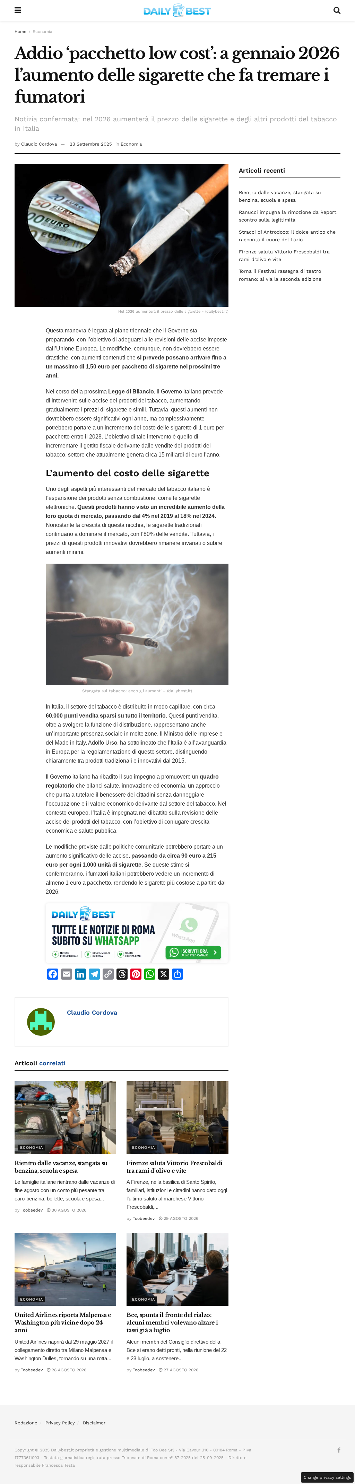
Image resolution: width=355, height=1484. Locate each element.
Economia (42, 31)
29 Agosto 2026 (180, 1218)
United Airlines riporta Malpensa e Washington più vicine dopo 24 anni (63, 1322)
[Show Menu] (18, 10)
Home (20, 31)
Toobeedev (32, 1210)
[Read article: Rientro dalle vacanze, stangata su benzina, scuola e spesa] (65, 1117)
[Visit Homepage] (177, 10)
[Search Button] (337, 10)
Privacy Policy (60, 1422)
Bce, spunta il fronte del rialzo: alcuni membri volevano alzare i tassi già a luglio (172, 1322)
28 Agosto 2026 (68, 1370)
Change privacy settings (327, 1477)
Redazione (26, 1422)
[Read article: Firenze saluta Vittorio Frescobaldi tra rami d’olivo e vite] (177, 1117)
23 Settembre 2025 (91, 144)
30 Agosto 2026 (68, 1210)
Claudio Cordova (39, 144)
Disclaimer (94, 1422)
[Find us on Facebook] (338, 1450)
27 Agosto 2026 (180, 1370)
